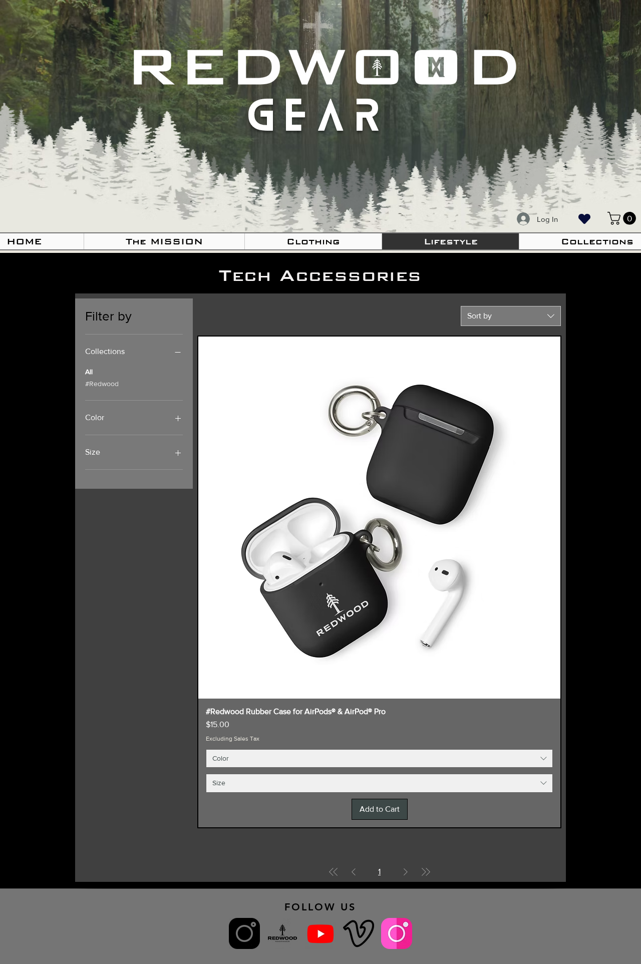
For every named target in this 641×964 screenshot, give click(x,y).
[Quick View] (379, 518)
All (89, 372)
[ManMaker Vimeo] (358, 933)
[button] (313, 241)
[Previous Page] (354, 872)
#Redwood (102, 384)
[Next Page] (406, 872)
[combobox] (511, 316)
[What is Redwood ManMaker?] (282, 933)
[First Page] (334, 872)
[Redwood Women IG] (396, 933)
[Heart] (584, 218)
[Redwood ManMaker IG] (244, 933)
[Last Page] (426, 872)
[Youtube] (320, 933)
